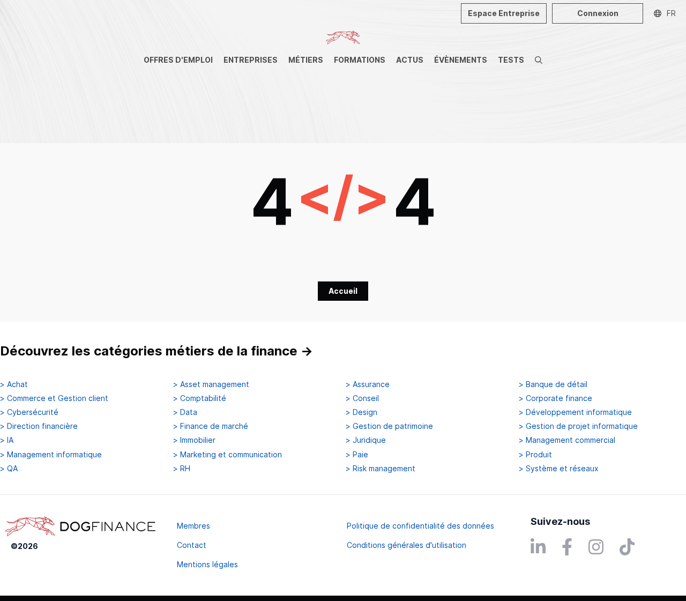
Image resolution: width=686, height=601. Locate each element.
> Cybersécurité (29, 412)
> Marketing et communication (227, 454)
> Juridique (366, 440)
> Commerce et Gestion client (54, 398)
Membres (193, 525)
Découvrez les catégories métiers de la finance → (156, 351)
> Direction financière (39, 426)
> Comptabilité (199, 398)
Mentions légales (207, 564)
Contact (191, 545)
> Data (185, 412)
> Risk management (380, 468)
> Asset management (211, 384)
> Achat (14, 384)
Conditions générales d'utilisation (406, 545)
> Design (361, 412)
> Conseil (362, 398)
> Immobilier (194, 440)
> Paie (357, 454)
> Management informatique (51, 454)
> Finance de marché (210, 426)
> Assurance (368, 384)
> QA (9, 468)
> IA (6, 440)
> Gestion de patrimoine (389, 426)
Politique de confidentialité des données (420, 525)
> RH (181, 468)
